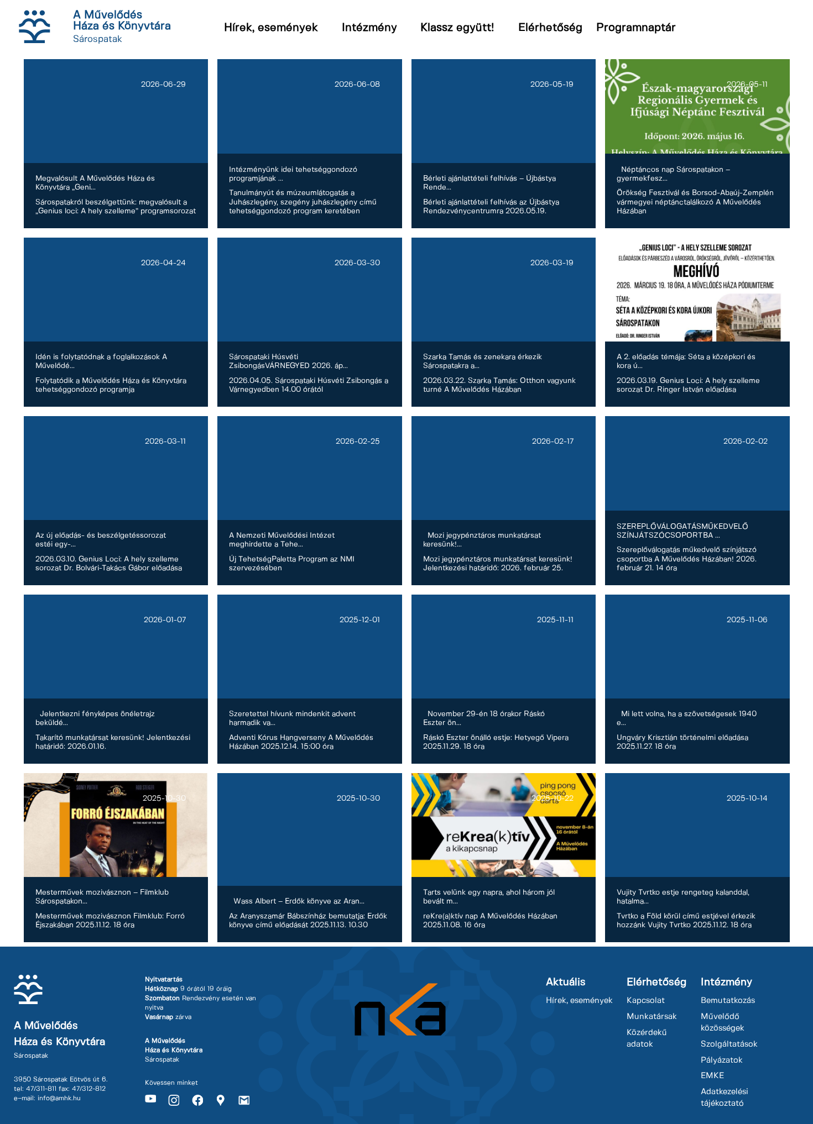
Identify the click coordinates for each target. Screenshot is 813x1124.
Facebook (197, 1100)
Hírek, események (271, 28)
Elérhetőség (550, 28)
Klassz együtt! (457, 28)
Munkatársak (652, 1017)
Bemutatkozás (728, 1001)
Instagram (173, 1100)
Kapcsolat (646, 1001)
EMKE (712, 1076)
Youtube (150, 1100)
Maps (220, 1100)
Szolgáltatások (729, 1044)
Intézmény (369, 28)
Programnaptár (636, 28)
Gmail (243, 1100)
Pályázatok (722, 1060)
